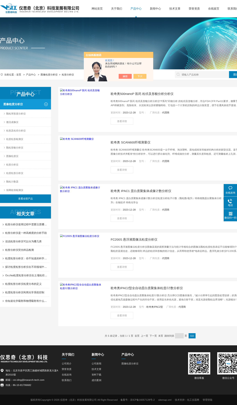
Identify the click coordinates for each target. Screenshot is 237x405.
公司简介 (66, 363)
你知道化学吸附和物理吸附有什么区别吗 (27, 300)
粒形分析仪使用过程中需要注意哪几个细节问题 (27, 224)
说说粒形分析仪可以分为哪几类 (23, 241)
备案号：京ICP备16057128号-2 (137, 399)
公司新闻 (96, 363)
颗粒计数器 (12, 181)
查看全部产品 (25, 198)
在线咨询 (66, 374)
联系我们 (66, 380)
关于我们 (116, 8)
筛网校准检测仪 (14, 190)
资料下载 (96, 374)
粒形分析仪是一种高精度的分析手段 (26, 232)
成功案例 (96, 380)
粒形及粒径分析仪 (16, 130)
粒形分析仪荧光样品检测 (19, 249)
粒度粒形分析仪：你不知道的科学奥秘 (27, 258)
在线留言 (213, 8)
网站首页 (97, 8)
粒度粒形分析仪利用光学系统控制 (24, 292)
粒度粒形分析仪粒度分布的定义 (23, 283)
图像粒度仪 (12, 156)
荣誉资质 (194, 8)
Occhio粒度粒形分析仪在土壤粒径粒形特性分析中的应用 (27, 275)
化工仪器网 (193, 399)
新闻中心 (155, 8)
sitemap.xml (164, 399)
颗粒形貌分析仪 (14, 147)
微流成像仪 (12, 122)
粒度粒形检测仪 (14, 139)
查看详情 (122, 121)
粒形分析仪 (68, 74)
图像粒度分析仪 (49, 74)
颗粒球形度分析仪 (16, 113)
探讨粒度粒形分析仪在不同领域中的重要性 (27, 266)
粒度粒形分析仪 (14, 173)
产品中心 (136, 8)
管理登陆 (207, 399)
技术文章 (174, 8)
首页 (19, 74)
